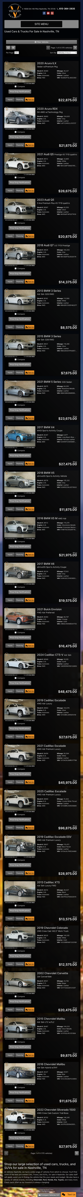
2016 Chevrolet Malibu (51, 1066)
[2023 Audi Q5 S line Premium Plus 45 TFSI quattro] (19, 209)
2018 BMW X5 (52, 474)
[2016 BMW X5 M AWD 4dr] (19, 527)
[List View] (13, 48)
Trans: (39, 75)
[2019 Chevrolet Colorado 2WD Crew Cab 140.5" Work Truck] (19, 937)
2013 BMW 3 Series (49, 292)
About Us (36, 1189)
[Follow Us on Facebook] (44, 13)
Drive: (39, 78)
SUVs (45, 1174)
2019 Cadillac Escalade (51, 702)
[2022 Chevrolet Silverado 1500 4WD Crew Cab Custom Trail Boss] (19, 1119)
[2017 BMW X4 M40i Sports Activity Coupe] (19, 436)
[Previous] (48, 48)
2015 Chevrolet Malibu (51, 1020)
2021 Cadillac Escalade (51, 747)
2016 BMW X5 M (51, 518)
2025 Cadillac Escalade (51, 793)
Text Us (31, 99)
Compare (21, 86)
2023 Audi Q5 (53, 201)
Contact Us (42, 1189)
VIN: (58, 78)
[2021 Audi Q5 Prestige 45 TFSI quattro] (19, 163)
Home (31, 1189)
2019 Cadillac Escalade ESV (54, 838)
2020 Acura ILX (47, 65)
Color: (59, 73)
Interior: (60, 75)
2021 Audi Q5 (57, 154)
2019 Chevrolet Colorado (53, 929)
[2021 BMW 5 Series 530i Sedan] (19, 391)
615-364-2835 (67, 8)
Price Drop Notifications (20, 91)
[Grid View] (8, 48)
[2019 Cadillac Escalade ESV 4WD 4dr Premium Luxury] (19, 846)
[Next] (75, 48)
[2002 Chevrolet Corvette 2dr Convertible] (19, 982)
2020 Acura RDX (50, 110)
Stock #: (40, 71)
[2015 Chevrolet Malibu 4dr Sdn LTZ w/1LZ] (19, 1028)
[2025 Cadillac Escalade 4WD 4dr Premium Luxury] (19, 800)
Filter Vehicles (42, 42)
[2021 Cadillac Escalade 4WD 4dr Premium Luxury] (19, 755)
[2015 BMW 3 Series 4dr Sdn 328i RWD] (19, 345)
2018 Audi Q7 (53, 245)
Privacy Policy (49, 1189)
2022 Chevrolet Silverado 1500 (56, 1111)
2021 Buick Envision (49, 611)
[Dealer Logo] (14, 11)
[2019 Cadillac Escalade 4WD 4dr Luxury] (19, 709)
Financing (19, 99)
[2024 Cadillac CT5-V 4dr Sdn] (19, 664)
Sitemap (53, 1191)
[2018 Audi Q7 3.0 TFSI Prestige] (19, 254)
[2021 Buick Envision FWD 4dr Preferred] (19, 618)
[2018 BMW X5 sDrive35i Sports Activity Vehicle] (19, 482)
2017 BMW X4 (49, 429)
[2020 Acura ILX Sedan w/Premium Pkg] (19, 72)
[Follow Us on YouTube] (48, 13)
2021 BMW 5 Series (54, 381)
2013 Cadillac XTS (48, 884)
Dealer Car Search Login (34, 1191)
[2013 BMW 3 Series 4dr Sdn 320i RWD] (19, 300)
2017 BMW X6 (51, 565)
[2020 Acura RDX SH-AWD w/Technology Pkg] (19, 118)
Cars (30, 1174)
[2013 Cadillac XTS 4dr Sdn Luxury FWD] (19, 891)
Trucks (35, 1174)
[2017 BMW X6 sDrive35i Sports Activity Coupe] (19, 573)
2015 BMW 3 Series (49, 338)
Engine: (40, 73)
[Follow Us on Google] (52, 13)
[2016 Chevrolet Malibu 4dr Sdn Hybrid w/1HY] (19, 1073)
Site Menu (41, 24)
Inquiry (10, 99)
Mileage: (60, 71)
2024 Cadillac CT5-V (54, 654)
